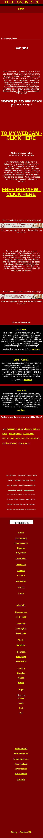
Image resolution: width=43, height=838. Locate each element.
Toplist (21, 587)
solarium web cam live (24, 475)
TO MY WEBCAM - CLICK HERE (21, 136)
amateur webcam (30, 494)
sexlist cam (28, 434)
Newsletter (21, 581)
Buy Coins (21, 553)
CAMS (21, 533)
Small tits (21, 645)
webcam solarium (15, 429)
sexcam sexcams (18, 509)
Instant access (21, 543)
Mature (21, 678)
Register (21, 548)
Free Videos (21, 559)
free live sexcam (9, 443)
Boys (21, 690)
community (18, 480)
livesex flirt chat (30, 499)
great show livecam (30, 438)
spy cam (16, 504)
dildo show (10, 499)
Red (21, 713)
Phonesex (21, 565)
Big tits (21, 640)
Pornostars (21, 617)
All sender (21, 605)
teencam (21, 499)
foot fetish (14, 485)
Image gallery (21, 764)
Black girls (21, 633)
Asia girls (21, 624)
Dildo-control (21, 749)
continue (36, 349)
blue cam (9, 509)
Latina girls (21, 629)
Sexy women (21, 612)
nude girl (19, 490)
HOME (21, 9)
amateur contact (11, 494)
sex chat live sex (11, 475)
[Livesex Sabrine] (21, 59)
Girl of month (21, 774)
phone (16, 499)
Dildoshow (21, 661)
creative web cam (30, 509)
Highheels (21, 652)
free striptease (15, 434)
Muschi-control (21, 753)
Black (21, 708)
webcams (32, 504)
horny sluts (24, 443)
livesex (5, 438)
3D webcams (21, 769)
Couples (21, 673)
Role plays (21, 657)
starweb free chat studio (26, 485)
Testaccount (21, 539)
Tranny (21, 683)
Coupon (21, 575)
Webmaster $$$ (25, 832)
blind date (15, 438)
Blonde (21, 698)
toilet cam (21, 494)
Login (21, 593)
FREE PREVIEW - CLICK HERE (21, 192)
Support (21, 780)
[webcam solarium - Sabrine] (21, 114)
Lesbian (21, 668)
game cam (26, 480)
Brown (21, 703)
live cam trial (24, 504)
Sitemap (14, 832)
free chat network (29, 490)
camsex (10, 504)
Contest (21, 571)
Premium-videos (21, 759)
